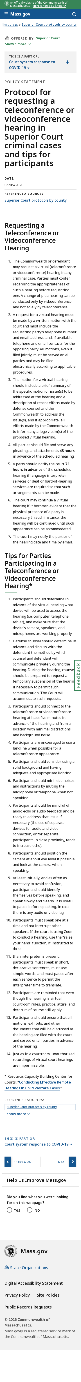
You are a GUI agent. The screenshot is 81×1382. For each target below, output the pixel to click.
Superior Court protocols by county (49, 25)
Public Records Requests (28, 1307)
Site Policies (48, 1295)
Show (15, 44)
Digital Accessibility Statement (33, 1283)
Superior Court (48, 38)
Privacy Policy (17, 1295)
